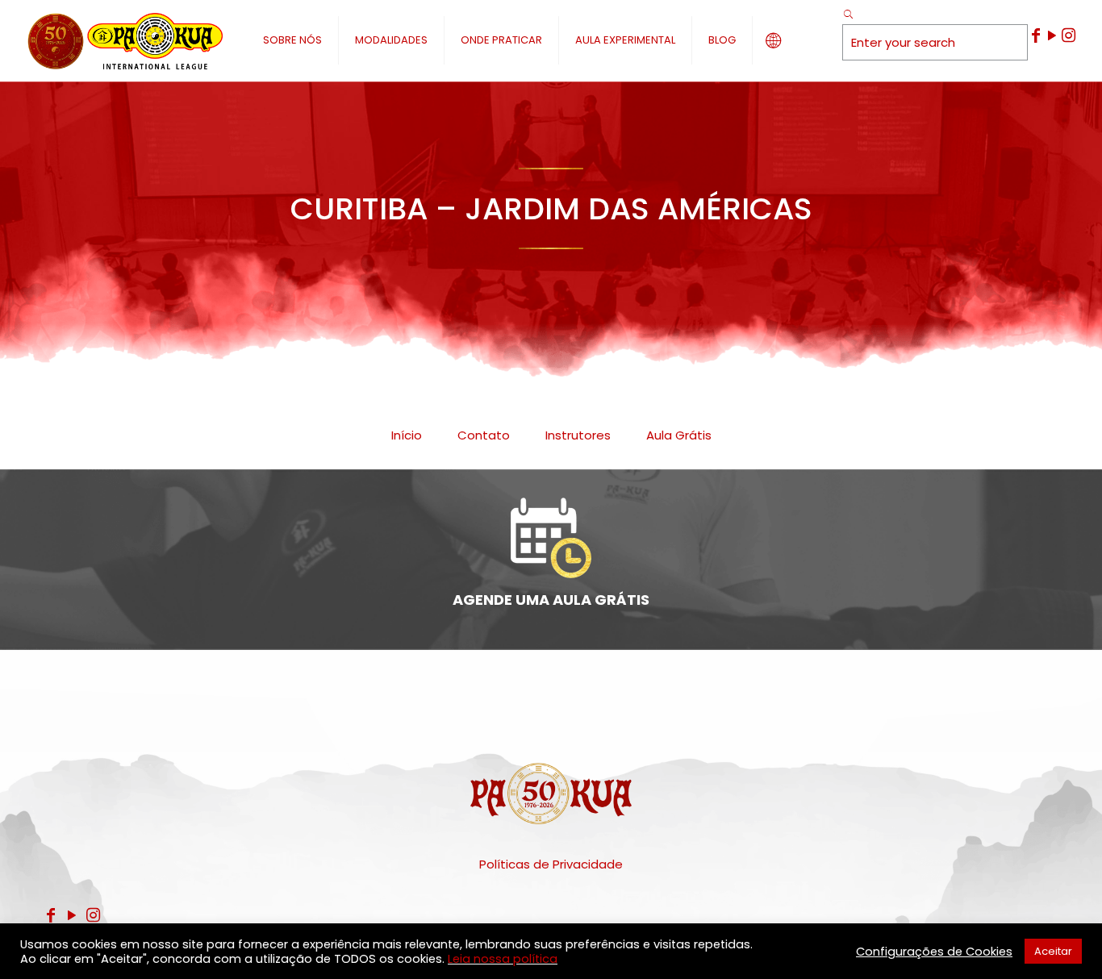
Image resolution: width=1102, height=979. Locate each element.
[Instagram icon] (1068, 35)
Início (406, 435)
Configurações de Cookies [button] (934, 951)
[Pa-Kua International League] (124, 40)
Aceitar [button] (1053, 951)
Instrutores (578, 435)
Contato (483, 435)
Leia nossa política (502, 959)
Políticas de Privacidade (551, 864)
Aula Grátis (679, 435)
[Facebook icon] (1036, 35)
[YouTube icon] (1052, 35)
